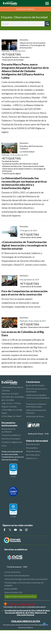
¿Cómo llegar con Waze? (11, 416)
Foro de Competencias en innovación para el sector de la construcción (25, 292)
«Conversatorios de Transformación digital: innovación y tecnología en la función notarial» (24, 245)
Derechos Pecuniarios (11, 438)
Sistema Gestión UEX (13, 592)
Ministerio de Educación (12, 166)
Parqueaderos (32, 448)
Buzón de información (35, 385)
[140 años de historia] (45, 624)
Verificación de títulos (35, 416)
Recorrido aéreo (33, 455)
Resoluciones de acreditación (8, 430)
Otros (4, 445)
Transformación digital (11, 173)
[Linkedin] (21, 530)
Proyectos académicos (11, 435)
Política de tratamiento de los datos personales (12, 452)
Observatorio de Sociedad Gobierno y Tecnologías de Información (23, 170)
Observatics (25, 57)
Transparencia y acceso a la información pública (13, 458)
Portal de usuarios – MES (17, 567)
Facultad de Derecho (10, 57)
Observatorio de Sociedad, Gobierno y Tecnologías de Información (33, 45)
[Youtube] (15, 530)
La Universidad (27, 152)
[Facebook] (4, 530)
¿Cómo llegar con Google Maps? (12, 411)
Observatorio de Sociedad (12, 60)
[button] (46, 3)
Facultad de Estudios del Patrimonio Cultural (20, 164)
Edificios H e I (31, 458)
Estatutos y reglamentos (12, 442)
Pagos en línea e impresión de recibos (20, 596)
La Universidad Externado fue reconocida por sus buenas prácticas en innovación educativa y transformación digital (24, 183)
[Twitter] (10, 530)
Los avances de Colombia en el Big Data (23, 333)
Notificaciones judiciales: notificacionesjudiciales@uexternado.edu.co (37, 396)
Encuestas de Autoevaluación (16, 575)
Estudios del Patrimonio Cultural (31, 147)
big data (23, 327)
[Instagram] (26, 530)
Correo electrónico (12, 572)
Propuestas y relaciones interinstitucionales (36, 405)
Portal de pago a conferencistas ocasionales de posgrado (24, 583)
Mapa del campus (33, 451)
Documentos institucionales (9, 424)
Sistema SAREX (10, 589)
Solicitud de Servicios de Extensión (36, 411)
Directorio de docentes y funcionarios (36, 390)
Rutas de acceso (33, 444)
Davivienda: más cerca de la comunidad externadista (24, 607)
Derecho (24, 40)
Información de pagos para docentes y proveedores (26, 579)
